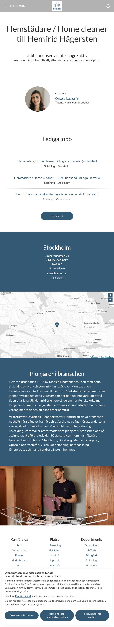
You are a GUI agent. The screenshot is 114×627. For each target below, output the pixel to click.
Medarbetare (19, 560)
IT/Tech (91, 550)
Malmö (55, 555)
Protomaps (94, 357)
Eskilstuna (55, 550)
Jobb (19, 565)
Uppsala (55, 560)
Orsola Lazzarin (67, 98)
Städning (91, 560)
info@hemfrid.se (57, 273)
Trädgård (91, 555)
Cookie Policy (23, 596)
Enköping (55, 545)
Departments (19, 550)
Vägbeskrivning (57, 268)
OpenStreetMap (106, 357)
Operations (91, 545)
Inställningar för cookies (92, 615)
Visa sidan (57, 277)
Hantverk (91, 565)
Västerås (55, 565)
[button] (108, 6)
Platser (19, 555)
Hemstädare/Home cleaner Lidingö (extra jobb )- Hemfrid (57, 161)
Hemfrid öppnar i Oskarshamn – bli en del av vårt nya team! (57, 194)
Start (19, 545)
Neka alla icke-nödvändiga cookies (57, 615)
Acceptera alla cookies (22, 615)
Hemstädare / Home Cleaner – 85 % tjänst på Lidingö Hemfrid (57, 178)
